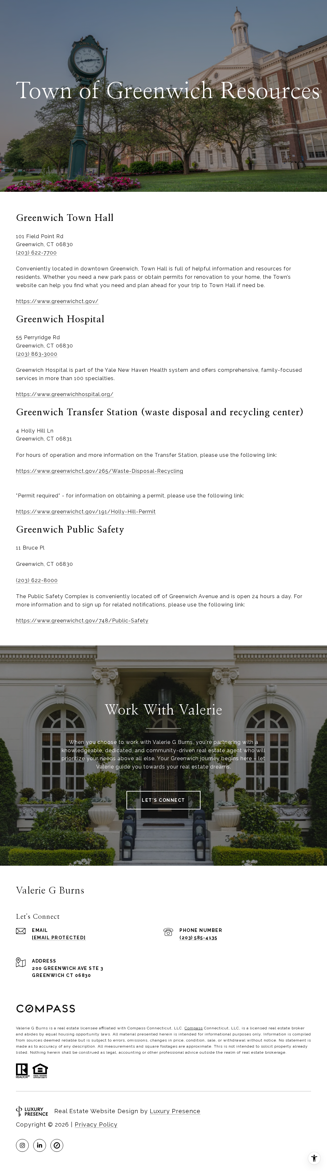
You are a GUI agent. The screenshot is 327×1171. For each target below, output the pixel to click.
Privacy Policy (96, 1124)
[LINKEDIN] (39, 1145)
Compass (194, 1028)
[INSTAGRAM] (22, 1145)
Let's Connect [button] (163, 800)
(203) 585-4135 (198, 937)
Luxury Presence (175, 1111)
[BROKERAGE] (56, 1145)
